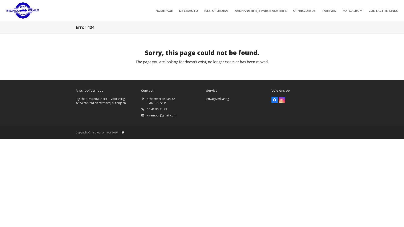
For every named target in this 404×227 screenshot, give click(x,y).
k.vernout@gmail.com (161, 115)
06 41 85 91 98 (157, 109)
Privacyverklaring (217, 99)
